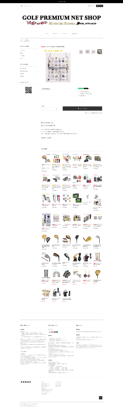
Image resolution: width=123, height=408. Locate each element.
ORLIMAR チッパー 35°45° (65, 263)
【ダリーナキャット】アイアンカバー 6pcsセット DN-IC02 (97, 165)
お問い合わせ (74, 33)
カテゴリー (55, 33)
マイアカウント (58, 382)
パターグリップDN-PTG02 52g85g (97, 264)
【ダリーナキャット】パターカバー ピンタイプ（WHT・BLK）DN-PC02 (56, 187)
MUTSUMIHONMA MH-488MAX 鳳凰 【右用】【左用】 (46, 246)
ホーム (47, 33)
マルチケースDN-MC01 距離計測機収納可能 (97, 186)
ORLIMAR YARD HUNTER (45, 299)
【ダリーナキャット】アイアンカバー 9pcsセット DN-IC (56, 281)
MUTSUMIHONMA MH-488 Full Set (77, 264)
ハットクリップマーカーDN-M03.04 (77, 205)
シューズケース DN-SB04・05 (87, 186)
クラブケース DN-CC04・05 (56, 205)
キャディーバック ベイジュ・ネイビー (46, 229)
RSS (42, 393)
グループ (64, 33)
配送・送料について (46, 385)
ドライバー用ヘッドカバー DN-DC (66, 225)
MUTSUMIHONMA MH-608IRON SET (87, 246)
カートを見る (58, 384)
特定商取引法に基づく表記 (96, 112)
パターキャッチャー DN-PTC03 (66, 205)
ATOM (45, 393)
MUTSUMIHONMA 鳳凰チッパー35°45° (56, 264)
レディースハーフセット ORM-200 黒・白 (56, 299)
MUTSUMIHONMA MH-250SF (56, 246)
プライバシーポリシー (46, 391)
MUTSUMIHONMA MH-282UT (77, 246)
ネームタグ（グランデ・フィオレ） (87, 281)
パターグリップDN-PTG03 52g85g (46, 281)
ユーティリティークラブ (87, 202)
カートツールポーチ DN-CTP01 (56, 225)
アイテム (100, 5)
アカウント (92, 5)
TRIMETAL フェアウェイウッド (46, 165)
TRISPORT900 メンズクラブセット (87, 264)
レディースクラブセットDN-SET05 (97, 208)
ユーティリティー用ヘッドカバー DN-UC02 (77, 165)
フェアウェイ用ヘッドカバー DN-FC (77, 225)
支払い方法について (46, 384)
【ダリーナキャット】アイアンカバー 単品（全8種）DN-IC (66, 281)
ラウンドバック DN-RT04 (77, 186)
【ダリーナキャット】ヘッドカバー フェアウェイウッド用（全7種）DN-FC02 (66, 166)
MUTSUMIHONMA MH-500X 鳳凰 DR (97, 281)
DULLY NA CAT (27, 41)
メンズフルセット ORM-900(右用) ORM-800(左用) (66, 299)
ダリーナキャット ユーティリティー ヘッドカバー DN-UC (87, 225)
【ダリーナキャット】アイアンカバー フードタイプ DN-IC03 (46, 186)
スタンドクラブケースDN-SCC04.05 (46, 205)
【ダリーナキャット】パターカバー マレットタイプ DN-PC (97, 225)
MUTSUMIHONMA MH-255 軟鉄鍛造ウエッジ (97, 246)
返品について (87, 112)
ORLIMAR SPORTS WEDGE (45, 264)
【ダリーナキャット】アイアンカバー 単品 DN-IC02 (87, 165)
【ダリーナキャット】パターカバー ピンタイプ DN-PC (77, 281)
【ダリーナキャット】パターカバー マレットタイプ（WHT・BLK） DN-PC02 (66, 187)
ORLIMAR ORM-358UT (66, 245)
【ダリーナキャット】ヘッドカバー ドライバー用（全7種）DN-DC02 (56, 166)
